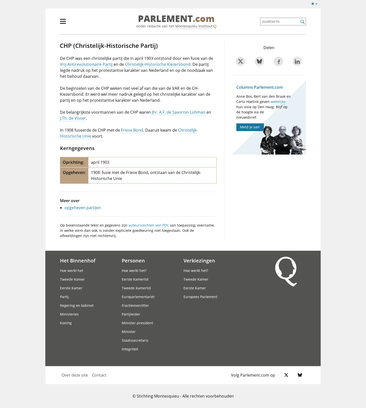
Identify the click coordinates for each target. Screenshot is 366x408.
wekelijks (278, 101)
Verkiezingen (199, 260)
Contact (99, 375)
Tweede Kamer (72, 279)
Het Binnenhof (77, 260)
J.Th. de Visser (73, 118)
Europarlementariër (138, 296)
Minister (129, 331)
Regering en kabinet (77, 305)
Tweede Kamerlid (136, 288)
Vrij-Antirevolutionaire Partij (86, 64)
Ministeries (69, 314)
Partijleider (131, 314)
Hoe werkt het (71, 270)
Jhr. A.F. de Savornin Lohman (178, 112)
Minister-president (137, 323)
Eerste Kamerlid (135, 279)
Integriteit (130, 349)
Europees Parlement (200, 296)
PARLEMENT (176, 18)
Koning (66, 323)
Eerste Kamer (71, 288)
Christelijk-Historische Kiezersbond (157, 64)
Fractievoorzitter (135, 305)
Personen (133, 260)
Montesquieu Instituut (194, 26)
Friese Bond (132, 130)
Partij (64, 296)
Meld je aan (250, 127)
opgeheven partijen (82, 207)
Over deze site (74, 375)
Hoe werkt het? (134, 270)
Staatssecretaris (135, 340)
